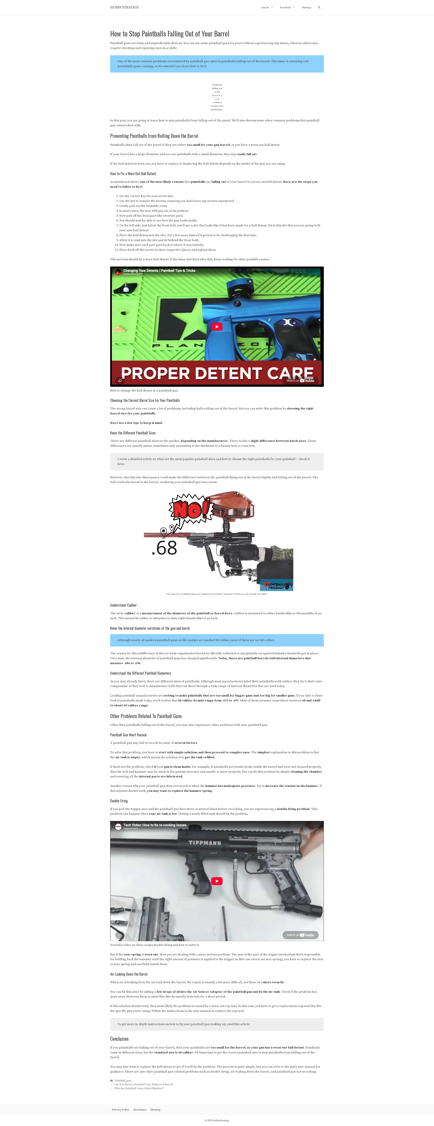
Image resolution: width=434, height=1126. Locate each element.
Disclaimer (139, 1109)
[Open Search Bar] (319, 7)
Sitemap (306, 7)
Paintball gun (123, 1080)
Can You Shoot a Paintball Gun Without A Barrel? (143, 1084)
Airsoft (265, 7)
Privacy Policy (120, 1109)
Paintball (285, 7)
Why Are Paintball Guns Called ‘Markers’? (139, 1088)
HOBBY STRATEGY (124, 7)
